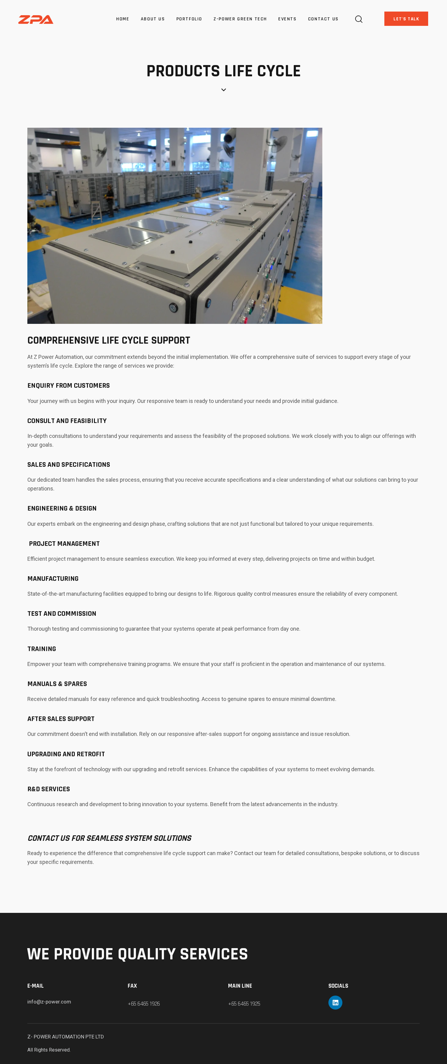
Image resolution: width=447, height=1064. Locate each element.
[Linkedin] (335, 1003)
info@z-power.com (49, 1002)
